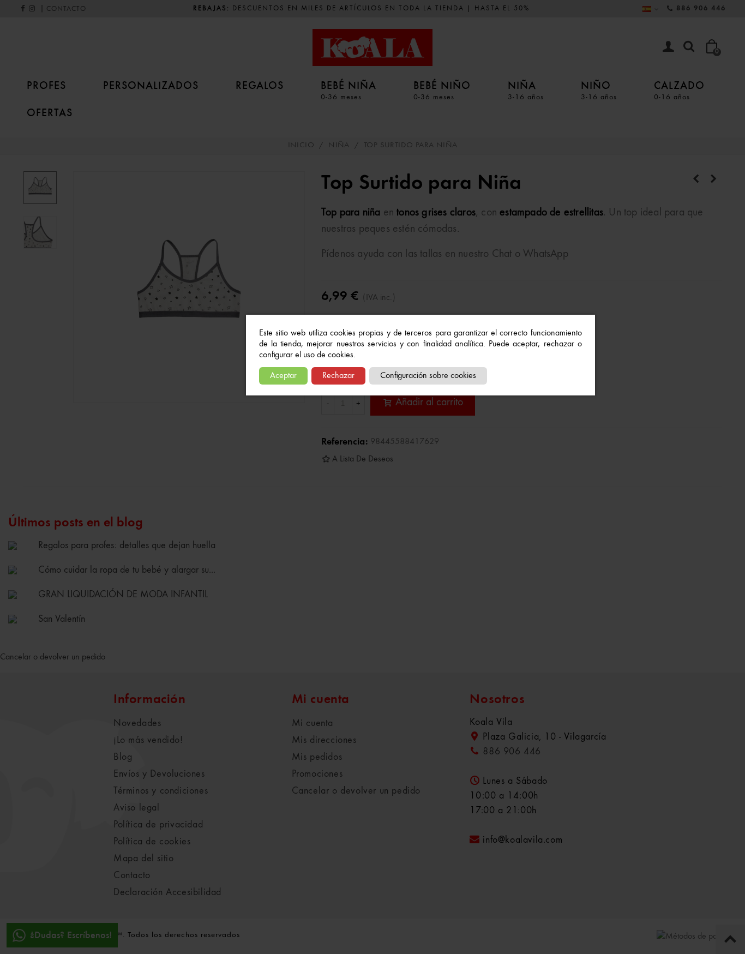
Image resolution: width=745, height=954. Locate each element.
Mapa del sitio (143, 858)
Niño (599, 90)
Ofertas (50, 112)
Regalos (260, 85)
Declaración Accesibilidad (167, 892)
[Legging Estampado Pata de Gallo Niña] (713, 179)
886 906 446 (701, 8)
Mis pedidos (317, 757)
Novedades (137, 723)
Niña (526, 90)
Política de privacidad (158, 825)
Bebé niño (442, 90)
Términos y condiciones (160, 791)
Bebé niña (348, 90)
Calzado (679, 90)
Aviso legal (136, 808)
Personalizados (151, 85)
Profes (46, 85)
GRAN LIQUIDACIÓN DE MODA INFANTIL (123, 594)
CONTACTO (66, 9)
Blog (122, 757)
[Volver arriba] (730, 939)
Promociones (317, 774)
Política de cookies (151, 842)
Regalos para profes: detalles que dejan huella (126, 545)
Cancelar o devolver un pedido (52, 657)
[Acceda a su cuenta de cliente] (668, 48)
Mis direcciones (324, 740)
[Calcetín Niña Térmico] (696, 179)
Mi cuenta (312, 723)
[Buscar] (689, 47)
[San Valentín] (20, 618)
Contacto (132, 875)
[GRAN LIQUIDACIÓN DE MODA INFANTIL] (20, 594)
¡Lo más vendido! (148, 740)
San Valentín (61, 619)
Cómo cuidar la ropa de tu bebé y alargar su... (126, 570)
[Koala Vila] (372, 47)
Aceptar (283, 375)
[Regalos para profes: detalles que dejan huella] (20, 544)
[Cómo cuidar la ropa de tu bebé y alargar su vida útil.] (20, 569)
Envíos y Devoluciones (159, 774)
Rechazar (338, 375)
